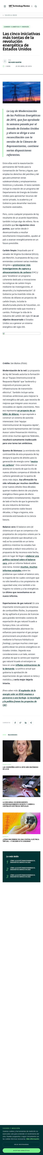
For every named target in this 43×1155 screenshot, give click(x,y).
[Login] (32, 6)
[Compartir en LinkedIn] (25, 722)
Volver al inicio (11, 15)
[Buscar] (36, 6)
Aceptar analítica (21, 1150)
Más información (32, 1139)
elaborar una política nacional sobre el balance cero (21, 560)
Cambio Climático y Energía (16, 27)
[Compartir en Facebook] (15, 722)
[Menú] (5, 6)
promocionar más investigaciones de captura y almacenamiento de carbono (17, 269)
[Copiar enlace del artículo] (31, 722)
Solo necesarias (21, 1144)
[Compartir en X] (20, 722)
